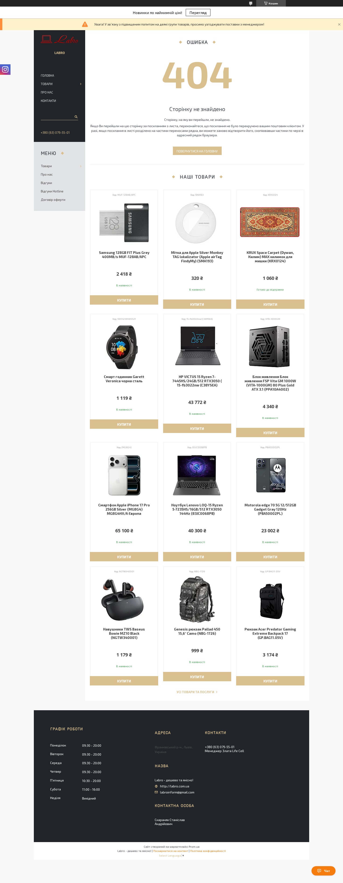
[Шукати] (75, 116)
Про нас (47, 92)
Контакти (48, 101)
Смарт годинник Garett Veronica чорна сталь (124, 379)
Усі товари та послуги (195, 692)
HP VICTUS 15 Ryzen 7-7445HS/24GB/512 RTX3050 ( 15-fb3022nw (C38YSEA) (197, 381)
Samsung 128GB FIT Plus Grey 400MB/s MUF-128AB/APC (124, 254)
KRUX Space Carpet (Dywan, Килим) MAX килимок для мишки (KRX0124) (270, 256)
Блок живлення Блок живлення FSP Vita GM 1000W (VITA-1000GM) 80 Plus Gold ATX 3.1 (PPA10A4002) (270, 383)
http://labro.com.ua (174, 786)
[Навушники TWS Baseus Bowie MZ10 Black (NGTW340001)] (124, 599)
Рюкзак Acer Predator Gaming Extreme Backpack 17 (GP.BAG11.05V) (270, 633)
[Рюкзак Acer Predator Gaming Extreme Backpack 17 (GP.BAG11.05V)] (270, 599)
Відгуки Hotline (52, 191)
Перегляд (198, 12)
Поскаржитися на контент (170, 850)
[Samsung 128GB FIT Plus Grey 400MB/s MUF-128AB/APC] (124, 222)
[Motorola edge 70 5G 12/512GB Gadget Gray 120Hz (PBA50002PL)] (270, 475)
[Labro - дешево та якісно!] (59, 39)
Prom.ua (194, 846)
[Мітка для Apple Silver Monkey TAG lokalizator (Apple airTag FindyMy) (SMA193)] (197, 222)
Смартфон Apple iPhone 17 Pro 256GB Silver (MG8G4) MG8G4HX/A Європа (124, 509)
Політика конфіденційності (208, 850)
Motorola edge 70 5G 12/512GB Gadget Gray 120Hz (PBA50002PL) (270, 509)
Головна (47, 75)
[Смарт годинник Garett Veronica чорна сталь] (124, 347)
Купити (124, 300)
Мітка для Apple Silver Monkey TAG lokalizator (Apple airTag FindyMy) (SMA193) (197, 256)
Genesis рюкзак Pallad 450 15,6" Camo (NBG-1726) (197, 631)
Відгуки (46, 183)
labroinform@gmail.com (177, 792)
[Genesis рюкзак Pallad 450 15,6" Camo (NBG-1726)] (197, 599)
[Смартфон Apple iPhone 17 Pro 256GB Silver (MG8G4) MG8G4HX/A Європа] (124, 475)
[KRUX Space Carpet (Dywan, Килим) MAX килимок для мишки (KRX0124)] (270, 222)
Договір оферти (53, 200)
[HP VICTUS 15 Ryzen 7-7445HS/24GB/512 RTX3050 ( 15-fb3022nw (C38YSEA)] (197, 347)
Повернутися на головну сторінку (197, 152)
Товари (46, 84)
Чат (327, 871)
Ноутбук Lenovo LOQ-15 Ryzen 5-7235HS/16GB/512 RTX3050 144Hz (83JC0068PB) (197, 509)
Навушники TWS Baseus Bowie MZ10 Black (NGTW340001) (124, 633)
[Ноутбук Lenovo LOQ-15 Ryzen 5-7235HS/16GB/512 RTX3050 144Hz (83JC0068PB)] (197, 475)
